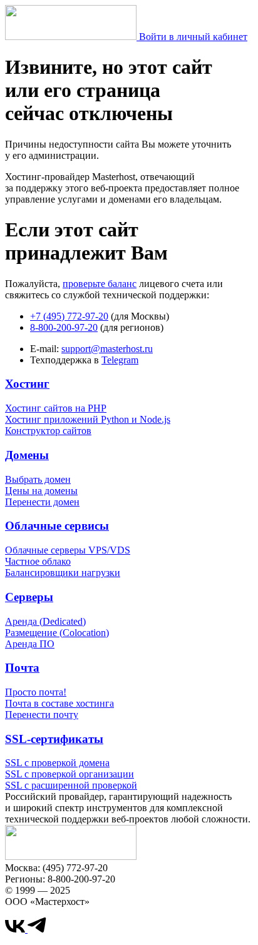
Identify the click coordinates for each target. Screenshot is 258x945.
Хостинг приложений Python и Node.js (87, 419)
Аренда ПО (29, 644)
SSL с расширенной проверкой (71, 785)
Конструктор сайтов (48, 430)
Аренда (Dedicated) (45, 621)
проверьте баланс (100, 283)
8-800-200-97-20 (64, 327)
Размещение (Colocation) (57, 632)
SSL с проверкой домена (57, 762)
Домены (27, 455)
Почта (22, 667)
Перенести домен (42, 502)
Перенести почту (41, 714)
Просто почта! (35, 692)
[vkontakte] (16, 929)
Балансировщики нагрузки (62, 572)
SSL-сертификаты (54, 738)
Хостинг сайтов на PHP (55, 408)
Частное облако (38, 561)
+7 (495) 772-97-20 (69, 316)
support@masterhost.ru (107, 348)
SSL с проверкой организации (69, 774)
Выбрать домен (38, 479)
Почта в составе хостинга (59, 703)
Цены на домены (41, 490)
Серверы (29, 597)
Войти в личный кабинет (193, 36)
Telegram (119, 360)
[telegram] (37, 929)
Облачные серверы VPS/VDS (67, 550)
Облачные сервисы (57, 525)
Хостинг (27, 383)
